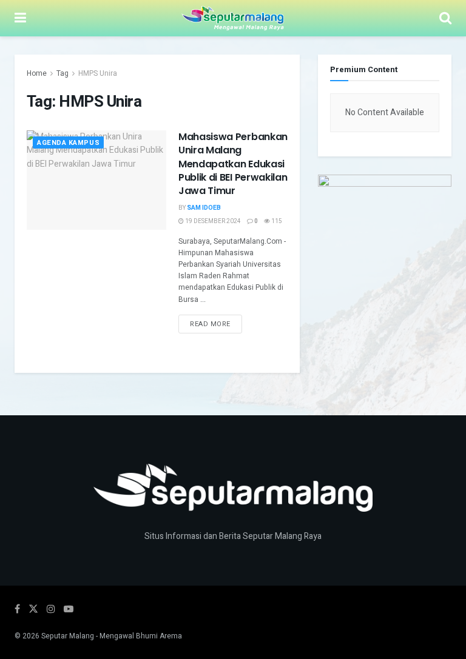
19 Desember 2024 (212, 221)
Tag (62, 73)
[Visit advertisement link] (384, 230)
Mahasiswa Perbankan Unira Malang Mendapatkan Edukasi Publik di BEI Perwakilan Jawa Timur (233, 164)
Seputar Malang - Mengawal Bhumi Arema (111, 636)
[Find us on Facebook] (17, 609)
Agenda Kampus (68, 143)
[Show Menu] (20, 18)
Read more (216, 322)
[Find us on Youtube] (68, 609)
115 (276, 221)
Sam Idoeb (204, 208)
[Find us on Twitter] (33, 609)
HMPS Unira (97, 73)
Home (37, 73)
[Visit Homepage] (232, 18)
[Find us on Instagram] (51, 609)
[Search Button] (445, 18)
